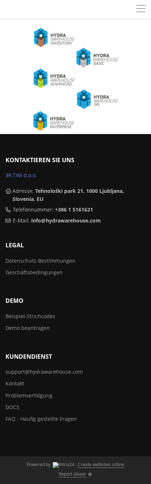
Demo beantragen (27, 327)
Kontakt (14, 383)
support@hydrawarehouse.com (44, 371)
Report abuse (72, 474)
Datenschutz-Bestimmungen (40, 260)
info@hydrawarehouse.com (66, 220)
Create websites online (101, 464)
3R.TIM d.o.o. (21, 175)
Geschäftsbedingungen (34, 272)
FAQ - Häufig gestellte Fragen (41, 418)
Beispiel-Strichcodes (30, 316)
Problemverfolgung (28, 395)
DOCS (12, 407)
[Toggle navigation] (141, 9)
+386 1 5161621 (74, 209)
